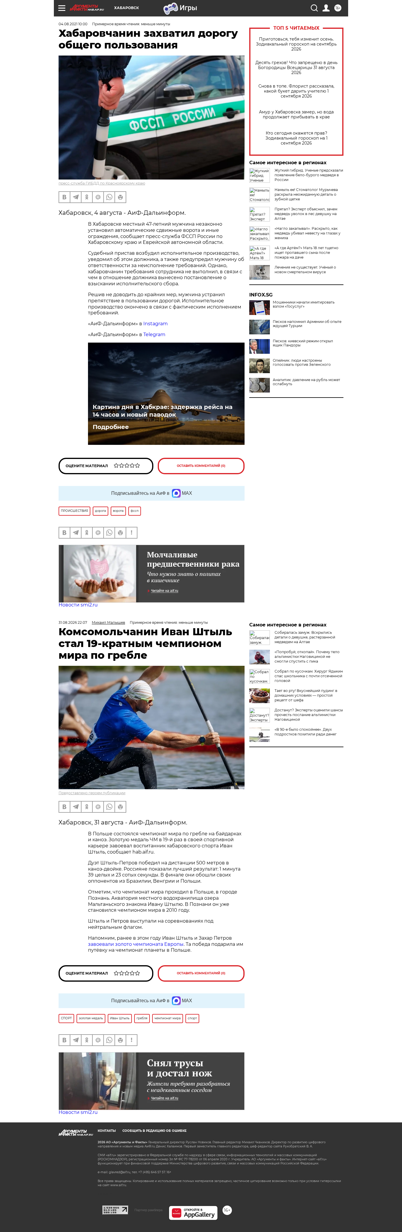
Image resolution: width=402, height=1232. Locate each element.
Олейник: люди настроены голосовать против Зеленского (302, 362)
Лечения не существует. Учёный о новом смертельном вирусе (305, 269)
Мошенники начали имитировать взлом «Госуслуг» (304, 304)
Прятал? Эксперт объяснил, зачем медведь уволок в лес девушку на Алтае (306, 214)
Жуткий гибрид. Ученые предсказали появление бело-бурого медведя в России (309, 175)
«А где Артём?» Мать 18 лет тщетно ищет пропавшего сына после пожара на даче (306, 252)
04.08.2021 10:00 (73, 24)
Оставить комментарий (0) (201, 466)
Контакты (107, 1131)
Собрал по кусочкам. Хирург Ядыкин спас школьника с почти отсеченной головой (309, 676)
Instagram (156, 323)
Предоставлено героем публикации (92, 793)
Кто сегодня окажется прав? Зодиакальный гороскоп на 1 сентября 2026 (296, 138)
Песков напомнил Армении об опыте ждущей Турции (307, 324)
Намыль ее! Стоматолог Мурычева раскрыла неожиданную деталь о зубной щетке (306, 194)
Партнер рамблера (148, 1210)
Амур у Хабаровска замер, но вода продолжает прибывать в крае (296, 115)
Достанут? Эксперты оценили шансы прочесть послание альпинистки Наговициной (309, 715)
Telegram (154, 334)
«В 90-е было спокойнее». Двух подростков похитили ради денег (306, 731)
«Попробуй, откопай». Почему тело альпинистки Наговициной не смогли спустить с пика (307, 656)
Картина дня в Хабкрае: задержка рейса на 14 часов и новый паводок (162, 410)
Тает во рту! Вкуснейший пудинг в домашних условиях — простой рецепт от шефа (306, 695)
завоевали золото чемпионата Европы (136, 944)
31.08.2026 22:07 (73, 622)
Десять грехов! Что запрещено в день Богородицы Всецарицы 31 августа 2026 (296, 67)
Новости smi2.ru (78, 605)
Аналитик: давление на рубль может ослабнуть (306, 382)
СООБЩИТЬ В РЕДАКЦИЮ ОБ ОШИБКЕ (154, 1131)
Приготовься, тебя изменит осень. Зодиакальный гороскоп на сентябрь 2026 (296, 44)
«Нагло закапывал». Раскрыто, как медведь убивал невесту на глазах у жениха (307, 233)
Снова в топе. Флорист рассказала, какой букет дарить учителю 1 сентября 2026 (296, 91)
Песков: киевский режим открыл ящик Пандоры (303, 343)
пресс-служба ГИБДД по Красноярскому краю (102, 183)
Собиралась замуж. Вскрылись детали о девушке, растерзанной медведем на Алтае (305, 637)
